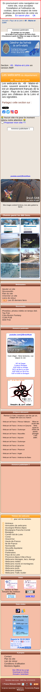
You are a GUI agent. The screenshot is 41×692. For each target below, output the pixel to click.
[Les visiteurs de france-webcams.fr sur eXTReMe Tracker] (23, 611)
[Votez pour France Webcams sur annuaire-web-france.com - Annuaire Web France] (30, 582)
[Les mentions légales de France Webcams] (23, 684)
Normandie (10, 546)
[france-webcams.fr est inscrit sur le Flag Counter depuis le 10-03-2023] (20, 643)
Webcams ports (12, 568)
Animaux (9, 523)
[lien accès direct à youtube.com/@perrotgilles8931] (16, 111)
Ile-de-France (11, 543)
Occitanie (9, 550)
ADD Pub (6, 320)
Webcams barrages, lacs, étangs (20, 559)
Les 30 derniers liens (17, 300)
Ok (33, 15)
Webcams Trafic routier (15, 573)
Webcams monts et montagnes (19, 564)
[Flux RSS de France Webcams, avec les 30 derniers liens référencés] (4, 300)
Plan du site (7, 293)
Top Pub (6, 313)
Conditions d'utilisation (14, 663)
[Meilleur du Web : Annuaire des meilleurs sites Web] (11, 592)
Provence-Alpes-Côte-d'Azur (18, 557)
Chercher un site (9, 296)
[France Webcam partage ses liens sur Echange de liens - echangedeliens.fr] (11, 596)
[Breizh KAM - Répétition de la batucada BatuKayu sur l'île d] (20, 191)
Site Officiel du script (20, 670)
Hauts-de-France (13, 541)
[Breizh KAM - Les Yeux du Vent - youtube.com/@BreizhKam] (20, 346)
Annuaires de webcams (16, 525)
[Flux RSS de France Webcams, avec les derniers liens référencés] (36, 684)
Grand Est (9, 539)
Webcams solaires (13, 570)
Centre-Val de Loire (14, 534)
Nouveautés (7, 291)
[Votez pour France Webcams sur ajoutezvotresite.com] (30, 596)
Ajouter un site (8, 289)
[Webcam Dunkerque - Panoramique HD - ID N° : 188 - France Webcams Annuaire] (10, 255)
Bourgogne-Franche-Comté (17, 530)
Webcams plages (13, 566)
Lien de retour (10, 661)
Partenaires (10, 552)
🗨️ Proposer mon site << (13, 122)
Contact (8, 656)
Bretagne (9, 532)
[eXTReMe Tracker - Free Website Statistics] (18, 611)
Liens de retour (9, 298)
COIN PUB (7, 317)
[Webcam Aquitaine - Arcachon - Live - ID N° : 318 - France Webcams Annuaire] (30, 240)
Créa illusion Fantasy (11, 315)
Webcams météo (13, 561)
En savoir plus (22, 15)
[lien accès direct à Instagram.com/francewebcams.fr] (12, 111)
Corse (8, 537)
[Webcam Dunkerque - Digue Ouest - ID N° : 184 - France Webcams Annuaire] (10, 270)
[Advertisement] (20, 151)
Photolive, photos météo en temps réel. (19, 311)
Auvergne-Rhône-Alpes (16, 528)
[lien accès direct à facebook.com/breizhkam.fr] (3, 111)
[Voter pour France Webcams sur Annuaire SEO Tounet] (30, 592)
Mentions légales (12, 666)
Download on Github (20, 672)
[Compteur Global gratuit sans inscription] (20, 625)
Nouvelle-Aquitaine (13, 548)
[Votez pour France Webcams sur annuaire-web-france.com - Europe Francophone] (11, 586)
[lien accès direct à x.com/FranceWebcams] (8, 111)
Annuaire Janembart (20, 674)
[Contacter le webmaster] (31, 684)
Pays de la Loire (12, 555)
